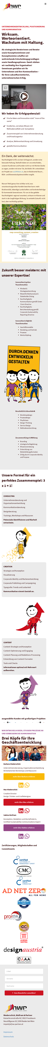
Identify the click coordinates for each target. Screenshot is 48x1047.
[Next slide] (40, 722)
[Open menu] (45, 4)
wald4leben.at (18, 171)
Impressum (8, 1032)
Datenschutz (8, 1036)
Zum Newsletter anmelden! (25, 993)
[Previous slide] (8, 722)
